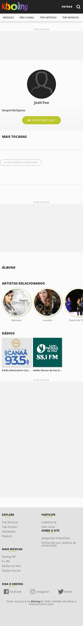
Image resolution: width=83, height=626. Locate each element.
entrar (67, 6)
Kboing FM (9, 556)
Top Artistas (9, 527)
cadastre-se (49, 522)
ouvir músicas (43, 120)
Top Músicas (10, 522)
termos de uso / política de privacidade (59, 544)
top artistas (48, 17)
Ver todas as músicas (22, 162)
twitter (68, 591)
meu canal (27, 17)
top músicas (70, 17)
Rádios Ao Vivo (11, 566)
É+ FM (6, 561)
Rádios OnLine (11, 570)
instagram (42, 591)
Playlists (7, 536)
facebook (15, 591)
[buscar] (78, 6)
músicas (8, 17)
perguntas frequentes (56, 538)
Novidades (9, 531)
